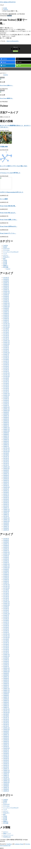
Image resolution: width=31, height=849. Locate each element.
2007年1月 (6, 465)
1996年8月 (6, 524)
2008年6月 (6, 437)
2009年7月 (6, 415)
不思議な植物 (4, 146)
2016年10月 (6, 344)
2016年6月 (6, 345)
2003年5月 (6, 497)
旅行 (4, 258)
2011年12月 (6, 373)
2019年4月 (6, 296)
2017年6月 (6, 332)
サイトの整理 (4, 199)
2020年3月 (6, 286)
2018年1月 (6, 322)
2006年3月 (6, 480)
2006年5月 (6, 477)
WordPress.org (7, 836)
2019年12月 (6, 291)
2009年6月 (6, 417)
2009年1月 (6, 426)
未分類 (5, 262)
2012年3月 (6, 368)
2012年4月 (6, 366)
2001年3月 (6, 506)
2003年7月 (6, 494)
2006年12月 (6, 466)
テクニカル (6, 250)
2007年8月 (6, 455)
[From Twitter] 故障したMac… (8, 219)
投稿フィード (7, 833)
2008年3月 (6, 443)
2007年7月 (6, 456)
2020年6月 (6, 284)
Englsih (5, 247)
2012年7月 (6, 361)
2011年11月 (6, 374)
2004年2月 (6, 489)
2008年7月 (6, 436)
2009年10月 (6, 410)
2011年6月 (6, 383)
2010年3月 (6, 402)
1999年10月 (6, 511)
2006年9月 (6, 470)
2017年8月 (6, 328)
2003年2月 (6, 502)
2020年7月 (6, 282)
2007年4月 (6, 460)
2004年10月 (6, 487)
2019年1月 (6, 301)
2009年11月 (6, 409)
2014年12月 (6, 352)
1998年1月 (6, 514)
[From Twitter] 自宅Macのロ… (8, 226)
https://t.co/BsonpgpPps (13, 41)
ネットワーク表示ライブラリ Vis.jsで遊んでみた (13, 166)
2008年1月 (6, 446)
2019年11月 (6, 293)
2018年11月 (6, 305)
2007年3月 (6, 461)
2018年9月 (6, 308)
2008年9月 (6, 432)
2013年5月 (6, 356)
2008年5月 (6, 439)
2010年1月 (6, 405)
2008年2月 (6, 444)
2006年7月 (6, 473)
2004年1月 (6, 490)
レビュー (5, 255)
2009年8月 (6, 414)
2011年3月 (6, 388)
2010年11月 (6, 395)
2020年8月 (6, 281)
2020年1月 (6, 289)
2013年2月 (6, 357)
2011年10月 (6, 376)
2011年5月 (6, 385)
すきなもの (6, 248)
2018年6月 (6, 313)
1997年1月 (6, 516)
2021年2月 (6, 277)
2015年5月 (6, 347)
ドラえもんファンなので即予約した (10, 172)
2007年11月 (6, 449)
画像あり (5, 265)
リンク (5, 253)
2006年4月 (6, 478)
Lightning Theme (19, 844)
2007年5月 (6, 458)
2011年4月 (6, 386)
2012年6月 (6, 363)
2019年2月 (6, 299)
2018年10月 (6, 306)
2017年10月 (6, 327)
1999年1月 (6, 512)
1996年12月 (6, 518)
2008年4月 (6, 441)
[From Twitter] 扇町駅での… (6, 98)
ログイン (5, 831)
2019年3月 (6, 298)
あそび (8, 269)
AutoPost (9, 15)
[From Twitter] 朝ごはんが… (8, 212)
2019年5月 (6, 294)
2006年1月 (6, 484)
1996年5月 (6, 530)
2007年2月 (6, 463)
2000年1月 (6, 507)
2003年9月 (6, 492)
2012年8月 (6, 359)
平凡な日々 (6, 257)
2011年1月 (6, 391)
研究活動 (5, 267)
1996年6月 (6, 528)
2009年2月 (6, 424)
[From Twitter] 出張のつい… (6, 85)
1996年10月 (6, 521)
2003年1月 (6, 504)
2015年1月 (6, 351)
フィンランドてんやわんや (10, 251)
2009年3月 (6, 422)
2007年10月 (6, 451)
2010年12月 (6, 393)
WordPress (9, 844)
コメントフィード (8, 835)
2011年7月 (6, 381)
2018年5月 (6, 315)
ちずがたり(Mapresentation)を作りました (11, 192)
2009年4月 (6, 420)
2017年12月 (6, 323)
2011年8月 (6, 380)
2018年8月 (6, 310)
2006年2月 (6, 482)
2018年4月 (6, 316)
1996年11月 (6, 519)
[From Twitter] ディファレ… (8, 233)
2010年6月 (6, 397)
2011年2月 (6, 390)
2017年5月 (6, 334)
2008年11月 (6, 429)
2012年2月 (6, 369)
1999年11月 (6, 509)
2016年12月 (6, 340)
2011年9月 (6, 378)
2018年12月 (6, 303)
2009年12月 (6, 407)
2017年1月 (6, 339)
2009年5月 (6, 419)
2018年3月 (6, 318)
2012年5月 (6, 364)
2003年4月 (6, 499)
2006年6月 (6, 475)
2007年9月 (6, 453)
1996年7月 (6, 526)
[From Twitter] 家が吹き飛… (8, 206)
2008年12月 (6, 427)
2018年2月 (6, 320)
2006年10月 (6, 468)
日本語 (5, 260)
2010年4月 (6, 400)
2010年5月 (6, 398)
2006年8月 (6, 472)
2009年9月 (6, 412)
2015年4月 (6, 349)
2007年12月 (6, 448)
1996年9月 (6, 523)
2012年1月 (6, 371)
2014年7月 (6, 354)
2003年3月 (6, 501)
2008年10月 (6, 431)
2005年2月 (6, 485)
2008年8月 (6, 434)
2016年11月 (6, 342)
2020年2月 (6, 288)
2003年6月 (6, 495)
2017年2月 (6, 337)
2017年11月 (6, 325)
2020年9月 (6, 279)
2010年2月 (6, 403)
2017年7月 (6, 330)
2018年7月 (6, 311)
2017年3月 (6, 335)
